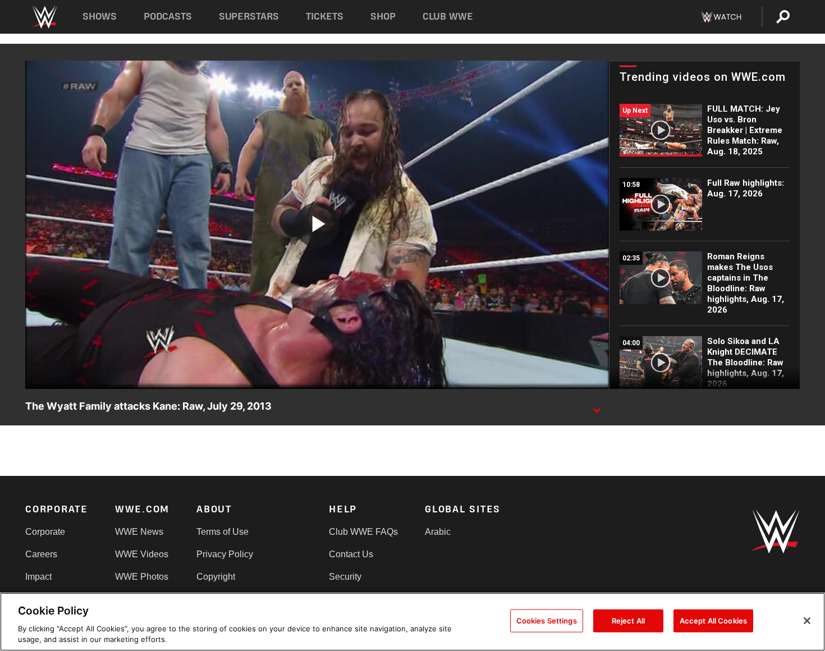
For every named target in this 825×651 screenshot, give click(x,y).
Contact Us (351, 554)
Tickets (324, 16)
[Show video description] (596, 407)
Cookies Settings (546, 620)
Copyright (215, 576)
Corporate (45, 532)
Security (345, 576)
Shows (99, 16)
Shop (383, 16)
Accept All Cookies (713, 620)
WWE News (139, 532)
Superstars (249, 16)
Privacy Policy (224, 554)
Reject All (628, 620)
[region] (412, 622)
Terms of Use (222, 532)
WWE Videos (141, 554)
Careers (41, 554)
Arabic (438, 532)
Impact (38, 576)
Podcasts (168, 16)
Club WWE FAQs (363, 532)
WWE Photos (141, 576)
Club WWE (448, 16)
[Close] (807, 620)
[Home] (44, 17)
